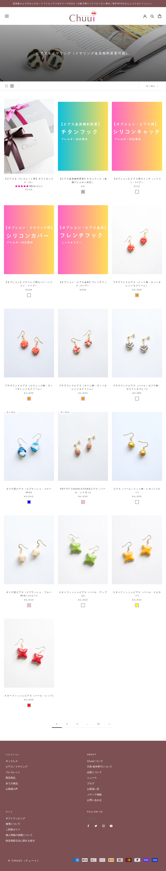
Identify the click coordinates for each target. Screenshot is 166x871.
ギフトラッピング (15, 818)
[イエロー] (137, 605)
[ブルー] (29, 502)
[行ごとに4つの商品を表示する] (12, 85)
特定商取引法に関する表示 (20, 840)
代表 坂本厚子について (99, 766)
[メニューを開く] (7, 16)
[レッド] (29, 705)
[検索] (152, 16)
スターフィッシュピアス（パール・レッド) (28, 695)
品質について (94, 772)
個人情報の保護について (19, 835)
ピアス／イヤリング (17, 766)
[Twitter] (96, 826)
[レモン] (137, 502)
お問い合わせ (94, 800)
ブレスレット (13, 772)
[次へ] (109, 724)
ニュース (92, 777)
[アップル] (83, 605)
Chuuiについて (95, 761)
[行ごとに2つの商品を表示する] (6, 85)
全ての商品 (12, 783)
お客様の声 (12, 789)
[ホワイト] (137, 191)
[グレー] (83, 191)
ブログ (90, 783)
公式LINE (92, 818)
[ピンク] (83, 502)
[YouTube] (111, 826)
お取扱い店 (93, 789)
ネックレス (12, 761)
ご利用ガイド (13, 829)
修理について (13, 824)
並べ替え (151, 86)
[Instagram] (103, 826)
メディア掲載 (94, 794)
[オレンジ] (137, 295)
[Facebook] (88, 826)
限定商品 (10, 777)
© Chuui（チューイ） (24, 860)
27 (98, 724)
